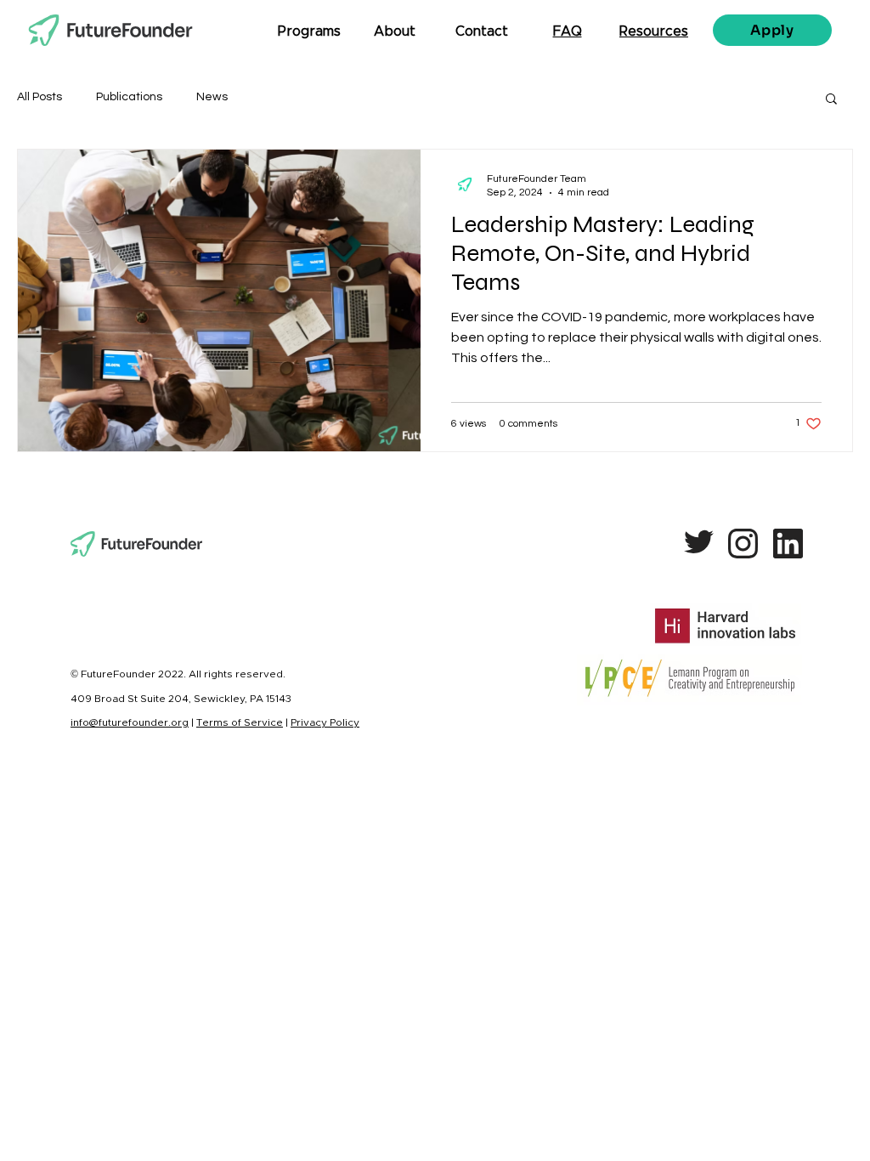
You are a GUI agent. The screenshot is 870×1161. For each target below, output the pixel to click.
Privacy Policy (325, 722)
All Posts (39, 97)
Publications (129, 97)
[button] (831, 100)
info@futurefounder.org (130, 722)
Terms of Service (239, 722)
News (212, 97)
